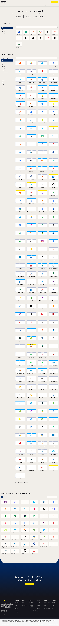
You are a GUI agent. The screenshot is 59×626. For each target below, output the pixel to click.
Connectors (33, 5)
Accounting (3, 68)
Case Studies (46, 603)
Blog (45, 605)
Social (3, 74)
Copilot (3, 84)
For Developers (28, 5)
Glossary (45, 609)
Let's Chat (53, 1)
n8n (2, 90)
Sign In (51, 5)
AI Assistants (4, 29)
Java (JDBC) (16, 603)
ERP (2, 64)
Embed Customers (32, 607)
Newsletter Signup (47, 608)
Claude (3, 82)
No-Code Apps (13, 497)
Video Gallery (46, 611)
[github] (4, 611)
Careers (38, 611)
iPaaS (6, 497)
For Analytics (18, 5)
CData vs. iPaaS (32, 609)
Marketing (3, 66)
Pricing (45, 5)
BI (3, 497)
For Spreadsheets (23, 5)
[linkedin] (1, 611)
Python (16, 606)
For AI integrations (19, 16)
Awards (38, 606)
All (2, 27)
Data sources (28, 16)
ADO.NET (16, 605)
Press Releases (39, 603)
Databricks (3, 86)
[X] (3, 611)
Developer (18, 497)
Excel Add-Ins (17, 611)
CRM (2, 62)
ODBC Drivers (17, 602)
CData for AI (38, 1)
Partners (38, 609)
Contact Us (38, 612)
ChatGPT (3, 80)
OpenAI (53, 609)
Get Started (55, 5)
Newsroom (38, 605)
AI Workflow (4, 31)
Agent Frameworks (5, 35)
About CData (39, 602)
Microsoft (53, 606)
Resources (45, 606)
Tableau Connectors (18, 614)
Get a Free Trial (28, 584)
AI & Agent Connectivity (31, 606)
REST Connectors (17, 609)
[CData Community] (6, 611)
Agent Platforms (4, 33)
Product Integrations (33, 603)
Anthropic (53, 602)
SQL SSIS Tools (24, 605)
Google (3, 88)
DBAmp (23, 606)
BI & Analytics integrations (38, 16)
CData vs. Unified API (33, 610)
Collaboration (4, 70)
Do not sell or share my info (53, 623)
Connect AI (23, 603)
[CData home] (4, 2)
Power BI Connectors (18, 612)
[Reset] (55, 27)
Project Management (5, 72)
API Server (16, 608)
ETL (8, 497)
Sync (23, 602)
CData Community (47, 602)
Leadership (38, 608)
